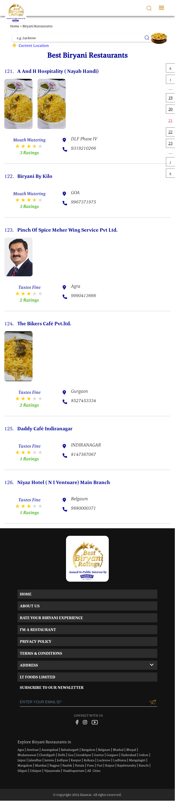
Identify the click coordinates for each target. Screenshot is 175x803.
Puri (99, 765)
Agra (21, 750)
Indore (143, 755)
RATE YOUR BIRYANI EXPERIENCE (51, 617)
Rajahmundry (126, 765)
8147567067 (83, 454)
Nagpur (54, 765)
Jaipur (22, 760)
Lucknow (103, 760)
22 (170, 132)
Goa (71, 755)
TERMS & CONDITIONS (41, 653)
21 (170, 120)
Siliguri (22, 771)
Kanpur (76, 760)
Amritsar (33, 750)
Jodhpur (62, 760)
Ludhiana (119, 760)
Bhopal (131, 750)
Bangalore (88, 750)
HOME (25, 594)
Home (15, 26)
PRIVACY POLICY (35, 641)
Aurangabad (49, 750)
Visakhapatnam (73, 771)
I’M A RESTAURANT (38, 629)
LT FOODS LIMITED (37, 677)
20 (170, 109)
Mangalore (25, 765)
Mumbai (41, 765)
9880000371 (83, 508)
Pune (90, 765)
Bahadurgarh (70, 750)
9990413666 (83, 296)
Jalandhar (35, 760)
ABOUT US (30, 605)
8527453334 (83, 401)
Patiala (79, 765)
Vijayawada (52, 771)
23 (170, 143)
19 (170, 97)
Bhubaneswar (27, 755)
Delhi (61, 755)
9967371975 (83, 202)
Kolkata (89, 760)
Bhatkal (118, 750)
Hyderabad (128, 755)
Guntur (99, 755)
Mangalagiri (137, 760)
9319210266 (83, 148)
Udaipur (35, 771)
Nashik (67, 765)
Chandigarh (47, 755)
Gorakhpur (83, 755)
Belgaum (104, 750)
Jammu (49, 760)
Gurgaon (112, 755)
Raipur (109, 765)
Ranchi (144, 765)
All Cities (93, 771)
